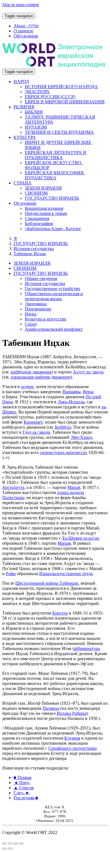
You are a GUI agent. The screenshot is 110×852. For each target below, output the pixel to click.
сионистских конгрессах (63, 452)
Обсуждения (26, 36)
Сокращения (37, 218)
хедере (27, 386)
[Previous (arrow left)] (4, 848)
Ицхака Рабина (71, 713)
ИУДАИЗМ (36, 127)
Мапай (73, 487)
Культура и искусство (45, 319)
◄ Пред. (22, 782)
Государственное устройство (52, 288)
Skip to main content (20, 4)
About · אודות (26, 25)
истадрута (13, 487)
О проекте (23, 30)
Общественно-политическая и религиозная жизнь (54, 296)
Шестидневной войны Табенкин (46, 583)
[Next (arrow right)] (10, 848)
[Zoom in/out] (21, 843)
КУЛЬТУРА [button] (25, 137)
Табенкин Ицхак (30, 253)
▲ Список (24, 787)
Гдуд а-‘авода (36, 432)
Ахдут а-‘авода (88, 372)
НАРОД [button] (21, 81)
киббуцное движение (31, 372)
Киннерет (33, 422)
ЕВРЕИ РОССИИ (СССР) (50, 96)
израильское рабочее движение (41, 377)
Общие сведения (41, 278)
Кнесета (60, 613)
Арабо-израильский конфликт (54, 329)
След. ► (22, 792)
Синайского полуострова (72, 748)
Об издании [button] (25, 203)
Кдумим (72, 738)
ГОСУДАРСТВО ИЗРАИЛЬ (52, 198)
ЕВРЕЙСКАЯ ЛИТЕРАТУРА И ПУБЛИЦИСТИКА (55, 155)
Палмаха (51, 708)
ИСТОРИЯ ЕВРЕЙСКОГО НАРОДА (61, 86)
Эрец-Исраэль (71, 401)
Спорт (31, 324)
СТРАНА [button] (23, 183)
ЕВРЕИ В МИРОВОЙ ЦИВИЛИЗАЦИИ (65, 101)
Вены (88, 391)
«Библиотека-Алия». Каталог (53, 228)
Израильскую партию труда (66, 573)
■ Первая (22, 777)
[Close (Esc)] (4, 843)
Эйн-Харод (81, 437)
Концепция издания (44, 208)
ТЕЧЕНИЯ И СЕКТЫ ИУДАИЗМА (59, 132)
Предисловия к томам (46, 213)
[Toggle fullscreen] (16, 843)
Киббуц (62, 427)
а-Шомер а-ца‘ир (80, 538)
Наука (30, 314)
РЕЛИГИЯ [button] (24, 106)
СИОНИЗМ (36, 193)
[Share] (10, 843)
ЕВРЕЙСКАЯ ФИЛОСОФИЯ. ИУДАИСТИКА (55, 175)
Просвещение (38, 308)
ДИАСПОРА (37, 91)
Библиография (39, 223)
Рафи (11, 573)
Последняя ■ (26, 797)
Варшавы (72, 391)
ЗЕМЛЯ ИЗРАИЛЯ (43, 188)
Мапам (64, 543)
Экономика (36, 303)
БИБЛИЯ (34, 112)
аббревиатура (87, 648)
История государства (34, 248)
